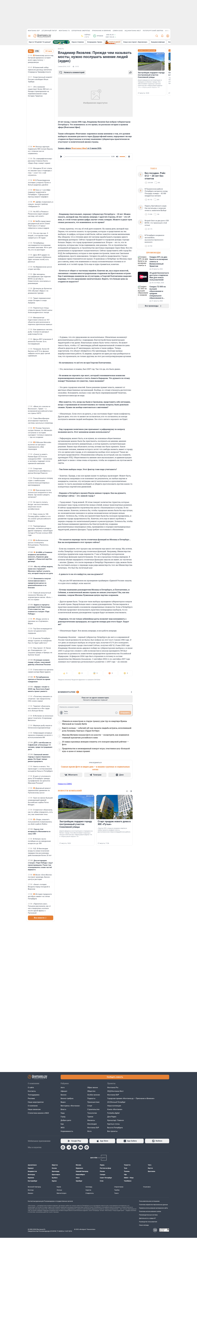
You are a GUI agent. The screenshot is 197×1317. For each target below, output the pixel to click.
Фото (89, 1131)
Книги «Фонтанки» (114, 1109)
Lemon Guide (118, 30)
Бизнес (63, 1095)
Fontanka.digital (113, 1113)
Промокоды (153, 252)
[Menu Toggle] (29, 36)
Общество (91, 1091)
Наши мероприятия (36, 1102)
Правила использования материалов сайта (153, 1208)
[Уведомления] (162, 36)
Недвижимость (67, 1131)
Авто (63, 1087)
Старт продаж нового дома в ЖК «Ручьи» (114, 823)
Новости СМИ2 (65, 784)
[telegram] (69, 1147)
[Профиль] (167, 36)
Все (30, 51)
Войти (66, 713)
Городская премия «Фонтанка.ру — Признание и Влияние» (130, 1098)
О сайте (31, 1087)
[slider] (87, 157)
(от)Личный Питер (49, 30)
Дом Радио (111, 1117)
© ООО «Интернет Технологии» (84, 1229)
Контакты (32, 1091)
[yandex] (86, 1147)
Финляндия (92, 1124)
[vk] (75, 1147)
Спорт (89, 1106)
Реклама (31, 1098)
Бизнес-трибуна (67, 1098)
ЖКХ (62, 1128)
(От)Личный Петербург (116, 1102)
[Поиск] (156, 36)
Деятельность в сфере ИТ (147, 1218)
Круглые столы (113, 1124)
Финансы (91, 1120)
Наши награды (144, 1225)
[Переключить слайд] (169, 61)
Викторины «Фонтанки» (70, 1106)
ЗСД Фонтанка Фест (133, 30)
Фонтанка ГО (64, 30)
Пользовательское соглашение (149, 1201)
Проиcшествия (93, 1102)
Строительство (93, 1109)
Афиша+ (64, 1091)
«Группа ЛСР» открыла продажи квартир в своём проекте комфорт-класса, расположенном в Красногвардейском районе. (114, 830)
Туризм (90, 1117)
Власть (63, 1109)
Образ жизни (92, 1087)
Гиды (63, 1113)
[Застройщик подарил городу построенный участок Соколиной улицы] (76, 807)
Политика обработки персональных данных (153, 1204)
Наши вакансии (34, 1109)
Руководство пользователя (148, 1222)
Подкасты (91, 1098)
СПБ (37, 51)
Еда (62, 1124)
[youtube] (80, 1147)
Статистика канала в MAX (38, 1113)
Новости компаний (70, 790)
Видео (63, 1102)
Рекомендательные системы (148, 1215)
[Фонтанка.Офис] (79, 148)
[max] (63, 1147)
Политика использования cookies (150, 1211)
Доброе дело (66, 1120)
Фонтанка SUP (34, 30)
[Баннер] (61, 42)
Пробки (98, 36)
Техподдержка (33, 1095)
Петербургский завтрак (153, 30)
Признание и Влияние (101, 30)
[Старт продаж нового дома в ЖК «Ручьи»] (114, 807)
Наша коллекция (114, 1106)
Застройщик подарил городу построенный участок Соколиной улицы (75, 824)
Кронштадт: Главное (115, 1120)
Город (63, 1117)
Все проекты (112, 1131)
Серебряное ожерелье (80, 30)
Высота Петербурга (115, 1128)
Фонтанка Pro (112, 1087)
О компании (33, 1106)
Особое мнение (93, 1095)
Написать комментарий (74, 72)
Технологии (92, 1113)
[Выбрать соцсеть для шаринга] (130, 72)
